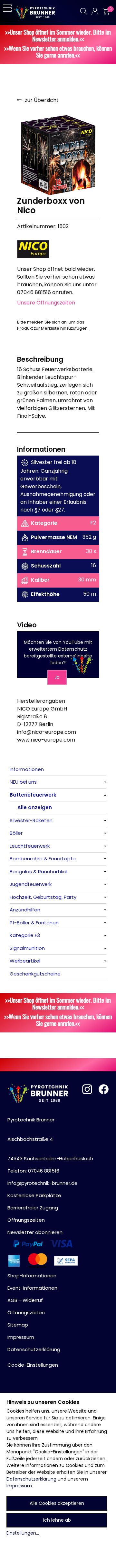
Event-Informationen (32, 1287)
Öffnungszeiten (26, 1220)
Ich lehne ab (57, 1520)
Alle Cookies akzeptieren (57, 1503)
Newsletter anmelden (55, 38)
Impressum (19, 1485)
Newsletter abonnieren (35, 1232)
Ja (57, 677)
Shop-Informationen (31, 1275)
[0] (106, 11)
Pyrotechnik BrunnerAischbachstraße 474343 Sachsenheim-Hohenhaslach (50, 1139)
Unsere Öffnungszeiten (46, 302)
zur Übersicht (42, 100)
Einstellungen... (22, 1533)
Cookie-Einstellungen (32, 1364)
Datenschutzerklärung (31, 1479)
